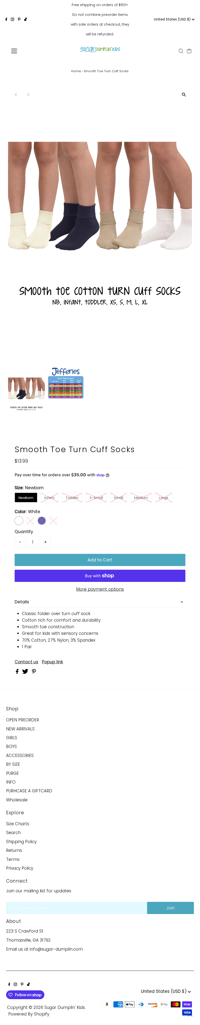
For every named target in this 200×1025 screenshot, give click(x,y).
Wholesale (17, 800)
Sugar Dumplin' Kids (64, 1007)
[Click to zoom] (184, 94)
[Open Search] (181, 51)
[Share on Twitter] (26, 672)
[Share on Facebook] (18, 672)
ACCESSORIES (20, 755)
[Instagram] (12, 19)
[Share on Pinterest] (34, 672)
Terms (13, 859)
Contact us (26, 662)
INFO (11, 782)
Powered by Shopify (28, 1014)
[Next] (27, 94)
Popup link (52, 662)
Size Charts (17, 824)
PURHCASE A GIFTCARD (29, 791)
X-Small (96, 497)
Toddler (72, 497)
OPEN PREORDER (22, 720)
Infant (49, 497)
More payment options (100, 589)
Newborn (26, 497)
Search (13, 833)
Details (22, 602)
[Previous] (15, 94)
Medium (141, 497)
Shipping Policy (21, 842)
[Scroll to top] (190, 1015)
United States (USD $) (173, 19)
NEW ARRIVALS (20, 729)
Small (118, 497)
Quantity (24, 532)
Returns (14, 850)
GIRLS (11, 738)
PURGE (12, 773)
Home (76, 71)
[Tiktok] (25, 19)
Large (163, 497)
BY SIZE (13, 764)
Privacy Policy (19, 868)
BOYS (11, 746)
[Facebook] (6, 19)
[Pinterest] (19, 19)
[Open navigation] (29, 51)
